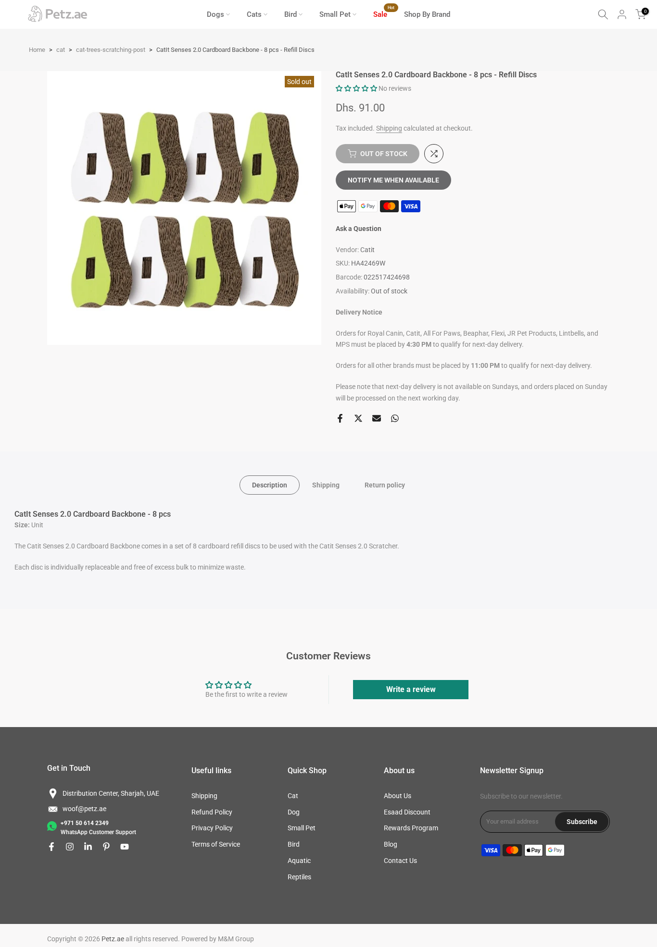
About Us (397, 796)
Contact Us (400, 860)
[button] (356, 88)
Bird (290, 14)
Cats (254, 14)
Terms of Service (215, 844)
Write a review (411, 689)
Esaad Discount (407, 812)
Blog (390, 844)
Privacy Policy (212, 828)
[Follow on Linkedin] (88, 846)
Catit (367, 250)
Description (269, 484)
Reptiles (299, 877)
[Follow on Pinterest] (106, 846)
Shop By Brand (427, 14)
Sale (383, 14)
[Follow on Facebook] (51, 846)
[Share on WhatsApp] (395, 418)
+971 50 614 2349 (85, 823)
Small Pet (335, 14)
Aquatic (299, 860)
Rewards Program (411, 828)
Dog (294, 812)
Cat (293, 796)
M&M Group (236, 939)
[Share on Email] (376, 418)
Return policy (385, 484)
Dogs (215, 14)
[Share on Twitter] (358, 418)
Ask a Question (358, 228)
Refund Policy (211, 812)
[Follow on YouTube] (124, 846)
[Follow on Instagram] (69, 846)
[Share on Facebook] (340, 418)
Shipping (389, 128)
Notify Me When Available (393, 180)
